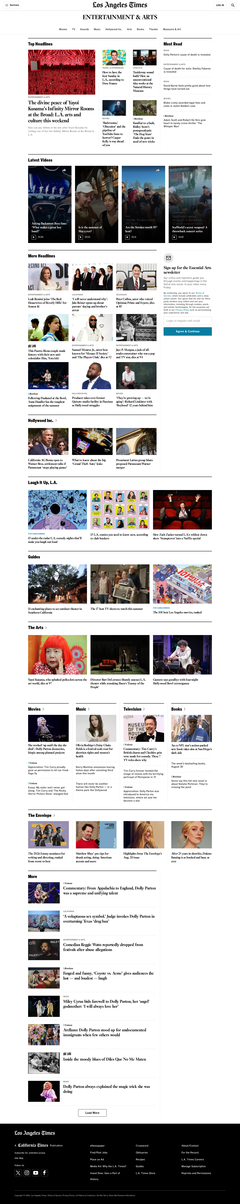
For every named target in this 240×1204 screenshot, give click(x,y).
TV (73, 29)
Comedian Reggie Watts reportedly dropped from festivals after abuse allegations (103, 947)
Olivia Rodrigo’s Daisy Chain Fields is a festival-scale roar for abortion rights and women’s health (94, 751)
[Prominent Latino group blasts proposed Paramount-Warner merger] (136, 441)
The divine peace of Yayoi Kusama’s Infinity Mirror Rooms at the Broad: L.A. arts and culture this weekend (61, 112)
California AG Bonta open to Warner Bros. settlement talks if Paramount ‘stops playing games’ (47, 464)
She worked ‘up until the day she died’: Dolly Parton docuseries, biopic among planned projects (47, 749)
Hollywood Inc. (113, 29)
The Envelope (39, 815)
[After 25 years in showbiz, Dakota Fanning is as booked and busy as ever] (191, 834)
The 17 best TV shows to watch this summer (116, 609)
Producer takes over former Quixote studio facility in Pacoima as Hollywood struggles (92, 402)
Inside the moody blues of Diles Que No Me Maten (104, 1060)
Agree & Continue (188, 331)
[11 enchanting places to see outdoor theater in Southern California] (57, 584)
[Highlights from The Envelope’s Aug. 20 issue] (144, 834)
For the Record (190, 1152)
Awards (84, 29)
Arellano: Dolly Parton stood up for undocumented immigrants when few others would (104, 1032)
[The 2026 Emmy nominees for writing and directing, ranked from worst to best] (48, 834)
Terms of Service (54, 1195)
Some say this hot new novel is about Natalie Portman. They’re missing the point (189, 784)
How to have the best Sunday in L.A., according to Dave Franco (113, 78)
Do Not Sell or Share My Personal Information (116, 1195)
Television (121, 295)
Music (97, 29)
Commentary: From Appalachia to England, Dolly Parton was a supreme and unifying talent (109, 890)
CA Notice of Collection (85, 1195)
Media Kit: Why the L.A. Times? (108, 1166)
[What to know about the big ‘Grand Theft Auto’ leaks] (92, 441)
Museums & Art (172, 29)
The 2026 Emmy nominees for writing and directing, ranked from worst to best (46, 858)
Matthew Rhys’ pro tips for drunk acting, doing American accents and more (94, 858)
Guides (140, 1166)
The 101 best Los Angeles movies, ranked (177, 612)
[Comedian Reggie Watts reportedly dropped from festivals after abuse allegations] (44, 949)
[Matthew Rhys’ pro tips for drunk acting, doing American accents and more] (96, 834)
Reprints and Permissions (196, 1173)
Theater (153, 29)
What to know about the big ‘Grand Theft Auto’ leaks (89, 462)
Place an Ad (97, 1159)
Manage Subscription (193, 1166)
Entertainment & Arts (39, 97)
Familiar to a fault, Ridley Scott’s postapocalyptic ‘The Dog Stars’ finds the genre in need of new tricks (144, 132)
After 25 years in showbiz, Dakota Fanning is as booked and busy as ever (191, 858)
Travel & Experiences (113, 68)
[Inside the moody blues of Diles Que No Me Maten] (44, 1063)
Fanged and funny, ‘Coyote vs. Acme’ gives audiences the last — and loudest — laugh (108, 976)
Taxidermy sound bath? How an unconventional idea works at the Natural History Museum (143, 81)
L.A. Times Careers (192, 1159)
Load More (92, 1112)
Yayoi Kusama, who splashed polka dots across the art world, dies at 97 (57, 682)
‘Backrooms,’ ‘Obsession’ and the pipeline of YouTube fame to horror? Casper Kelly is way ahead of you (113, 134)
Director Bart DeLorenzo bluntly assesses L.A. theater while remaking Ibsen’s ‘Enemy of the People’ (117, 683)
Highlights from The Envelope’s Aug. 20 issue (143, 856)
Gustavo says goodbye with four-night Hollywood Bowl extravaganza (175, 682)
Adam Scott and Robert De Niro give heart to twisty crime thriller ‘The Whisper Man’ (185, 123)
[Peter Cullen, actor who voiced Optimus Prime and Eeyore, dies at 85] (136, 277)
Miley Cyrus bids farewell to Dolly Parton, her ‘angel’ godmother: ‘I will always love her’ (106, 1004)
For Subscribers (36, 534)
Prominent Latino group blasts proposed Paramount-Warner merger (134, 464)
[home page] (120, 4)
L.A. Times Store (145, 1173)
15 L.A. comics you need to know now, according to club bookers (119, 537)
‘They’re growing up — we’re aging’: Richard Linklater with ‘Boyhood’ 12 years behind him (134, 402)
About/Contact (190, 1146)
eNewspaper (97, 1146)
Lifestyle (137, 68)
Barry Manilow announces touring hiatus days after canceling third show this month (95, 770)
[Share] (64, 170)
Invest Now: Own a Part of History (105, 1176)
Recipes (140, 1159)
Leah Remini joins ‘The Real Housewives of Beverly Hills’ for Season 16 (47, 303)
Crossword (142, 1146)
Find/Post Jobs (98, 1152)
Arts (129, 29)
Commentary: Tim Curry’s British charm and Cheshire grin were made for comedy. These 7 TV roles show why (143, 754)
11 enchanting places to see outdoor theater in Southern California (55, 611)
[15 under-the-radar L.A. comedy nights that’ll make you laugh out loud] (57, 509)
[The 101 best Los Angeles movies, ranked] (182, 584)
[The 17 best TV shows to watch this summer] (119, 584)
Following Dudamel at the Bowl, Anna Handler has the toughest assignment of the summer (47, 402)
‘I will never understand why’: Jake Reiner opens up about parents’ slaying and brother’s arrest (90, 305)
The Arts (35, 627)
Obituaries (142, 1152)
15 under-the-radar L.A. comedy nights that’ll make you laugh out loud (55, 540)
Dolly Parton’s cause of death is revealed (187, 55)
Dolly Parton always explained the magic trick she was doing (106, 1089)
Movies (63, 29)
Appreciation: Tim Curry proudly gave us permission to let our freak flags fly (48, 770)
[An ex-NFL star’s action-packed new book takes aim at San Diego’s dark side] (191, 728)
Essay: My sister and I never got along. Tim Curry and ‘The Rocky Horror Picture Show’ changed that (48, 790)
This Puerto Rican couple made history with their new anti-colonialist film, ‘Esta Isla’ (46, 355)
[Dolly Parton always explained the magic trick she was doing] (44, 1091)
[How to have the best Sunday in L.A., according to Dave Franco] (114, 57)
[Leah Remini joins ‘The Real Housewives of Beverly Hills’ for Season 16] (48, 277)
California (77, 295)
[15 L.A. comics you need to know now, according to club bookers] (119, 509)
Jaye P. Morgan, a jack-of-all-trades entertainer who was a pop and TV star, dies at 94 (135, 354)
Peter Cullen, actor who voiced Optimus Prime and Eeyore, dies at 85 (135, 303)
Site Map (19, 1158)
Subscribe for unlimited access (30, 1153)
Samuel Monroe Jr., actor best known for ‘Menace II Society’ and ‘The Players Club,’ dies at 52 (91, 354)
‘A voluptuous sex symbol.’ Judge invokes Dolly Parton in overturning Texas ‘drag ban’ (109, 919)
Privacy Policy (182, 310)
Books (140, 29)
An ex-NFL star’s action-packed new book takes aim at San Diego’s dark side (191, 749)
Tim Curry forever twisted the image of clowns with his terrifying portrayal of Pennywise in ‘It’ (143, 774)
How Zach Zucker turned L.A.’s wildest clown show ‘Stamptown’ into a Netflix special (180, 537)
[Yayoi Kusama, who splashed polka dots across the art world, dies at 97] (57, 655)
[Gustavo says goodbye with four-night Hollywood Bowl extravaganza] (182, 655)
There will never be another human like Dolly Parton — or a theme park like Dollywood (94, 787)
